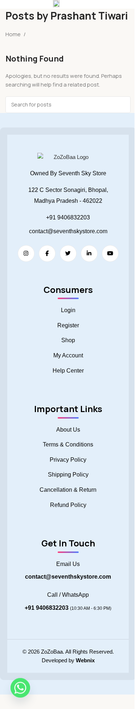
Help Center (68, 371)
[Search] (122, 104)
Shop (68, 340)
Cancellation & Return (68, 490)
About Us (68, 430)
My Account (68, 355)
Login (68, 310)
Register (68, 325)
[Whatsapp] (20, 690)
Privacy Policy (68, 460)
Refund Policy (68, 505)
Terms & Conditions (68, 444)
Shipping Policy (68, 474)
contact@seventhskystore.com (68, 231)
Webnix (85, 660)
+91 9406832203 (68, 217)
